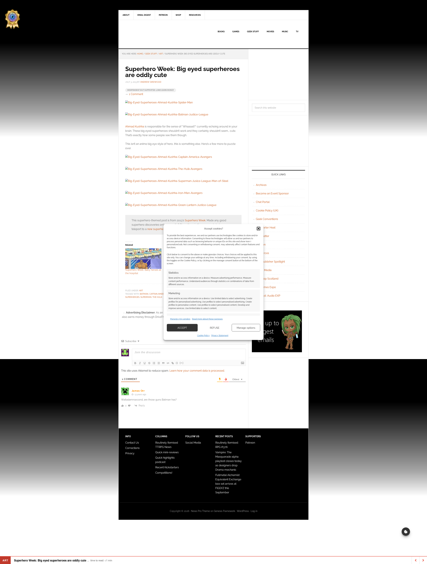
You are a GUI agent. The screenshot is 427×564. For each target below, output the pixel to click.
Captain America (158, 294)
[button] (258, 228)
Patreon (250, 442)
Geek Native (147, 34)
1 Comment (136, 94)
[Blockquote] (163, 363)
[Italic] (140, 363)
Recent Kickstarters (167, 467)
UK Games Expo (266, 287)
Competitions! (163, 472)
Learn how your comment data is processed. (197, 370)
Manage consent (406, 531)
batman (144, 294)
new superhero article (160, 229)
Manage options (246, 327)
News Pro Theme (200, 511)
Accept (182, 327)
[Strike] (149, 363)
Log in (254, 511)
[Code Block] (168, 363)
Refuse (214, 327)
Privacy (129, 453)
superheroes (132, 297)
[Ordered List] (154, 363)
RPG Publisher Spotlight (270, 261)
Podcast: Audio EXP (268, 295)
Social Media (264, 270)
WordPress (243, 511)
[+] (181, 363)
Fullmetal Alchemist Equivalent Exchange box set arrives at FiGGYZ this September (228, 483)
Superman (145, 297)
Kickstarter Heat (265, 227)
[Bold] (135, 363)
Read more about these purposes (207, 319)
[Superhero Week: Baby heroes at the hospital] (143, 258)
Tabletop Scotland (267, 278)
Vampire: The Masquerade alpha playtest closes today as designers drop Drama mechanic (228, 461)
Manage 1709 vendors (180, 319)
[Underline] (144, 363)
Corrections (132, 448)
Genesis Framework (224, 511)
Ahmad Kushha (134, 126)
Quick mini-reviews (167, 452)
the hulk (157, 297)
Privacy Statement (219, 335)
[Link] (172, 363)
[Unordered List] (158, 363)
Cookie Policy (203, 335)
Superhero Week (195, 220)
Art (141, 290)
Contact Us (132, 442)
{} (177, 363)
